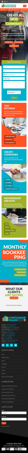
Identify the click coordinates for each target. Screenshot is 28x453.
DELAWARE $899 (18, 42)
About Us (4, 367)
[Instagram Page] (7, 345)
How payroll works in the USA (8, 395)
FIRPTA (7, 227)
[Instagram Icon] (23, 1)
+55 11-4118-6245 (14, 329)
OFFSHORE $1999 (14, 45)
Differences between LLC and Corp (9, 385)
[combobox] (5, 74)
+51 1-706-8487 (8, 337)
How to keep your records (7, 392)
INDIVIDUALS (9, 139)
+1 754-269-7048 (11, 326)
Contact (3, 370)
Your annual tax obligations (8, 401)
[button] (2, 57)
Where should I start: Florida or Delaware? (14, 39)
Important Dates (5, 357)
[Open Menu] (24, 6)
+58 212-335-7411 (11, 341)
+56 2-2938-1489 (8, 330)
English (4, 1)
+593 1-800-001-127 (11, 334)
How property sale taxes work (8, 398)
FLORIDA (7, 179)
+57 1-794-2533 (10, 332)
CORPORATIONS (10, 136)
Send (14, 97)
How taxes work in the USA (8, 389)
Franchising (4, 363)
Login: (3, 410)
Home (3, 354)
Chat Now (25, 9)
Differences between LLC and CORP (13, 33)
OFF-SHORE (8, 186)
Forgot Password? (6, 426)
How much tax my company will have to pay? (13, 36)
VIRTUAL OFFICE (9, 230)
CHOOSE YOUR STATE (11, 189)
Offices (3, 360)
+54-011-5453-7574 (11, 324)
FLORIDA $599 (8, 42)
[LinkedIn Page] (11, 345)
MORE (7, 233)
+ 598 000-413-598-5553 (12, 340)
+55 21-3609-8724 (15, 327)
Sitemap (3, 373)
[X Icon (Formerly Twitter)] (25, 1)
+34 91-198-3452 (9, 338)
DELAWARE (8, 182)
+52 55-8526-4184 (10, 335)
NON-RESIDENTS (10, 142)
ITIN (6, 224)
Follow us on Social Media (7, 376)
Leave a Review (14, 298)
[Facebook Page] (3, 345)
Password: (4, 416)
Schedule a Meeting (13, 10)
